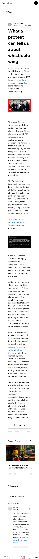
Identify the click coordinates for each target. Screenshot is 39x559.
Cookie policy (28, 557)
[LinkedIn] (35, 557)
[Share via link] (25, 425)
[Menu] (36, 3)
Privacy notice (32, 557)
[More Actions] (29, 508)
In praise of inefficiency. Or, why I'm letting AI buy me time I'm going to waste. (20, 466)
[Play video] (19, 105)
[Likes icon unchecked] (14, 547)
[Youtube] (36, 557)
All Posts (9, 12)
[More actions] (29, 24)
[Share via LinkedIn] (20, 425)
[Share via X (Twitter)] (14, 425)
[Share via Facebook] (9, 425)
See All (28, 441)
